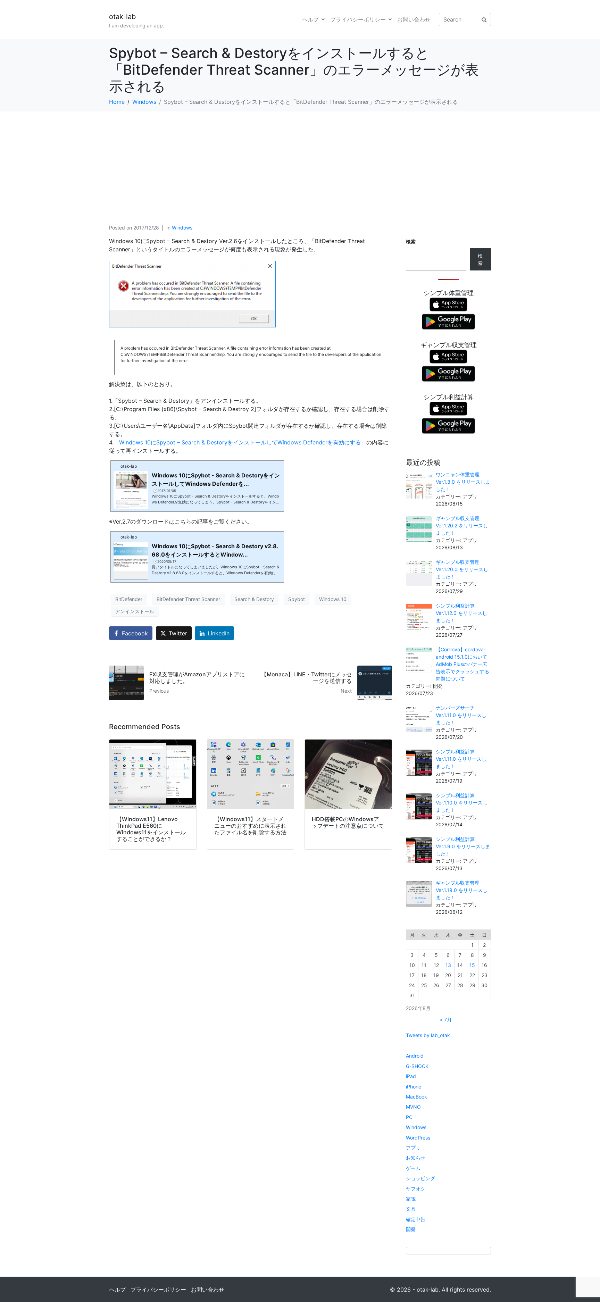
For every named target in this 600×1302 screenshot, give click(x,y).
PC (409, 1117)
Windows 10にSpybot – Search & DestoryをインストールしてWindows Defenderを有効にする (240, 442)
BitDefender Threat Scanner (188, 599)
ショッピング (420, 1178)
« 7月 (446, 1020)
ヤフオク (415, 1189)
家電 (411, 1199)
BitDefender (128, 599)
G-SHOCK (417, 1066)
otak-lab (122, 16)
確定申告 (415, 1219)
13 (448, 965)
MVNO (413, 1107)
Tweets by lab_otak (428, 1035)
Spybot (296, 599)
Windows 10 (333, 599)
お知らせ (415, 1158)
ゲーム (413, 1168)
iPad (411, 1076)
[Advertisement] (300, 163)
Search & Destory (254, 599)
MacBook (416, 1097)
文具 (411, 1209)
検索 (411, 241)
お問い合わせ (414, 19)
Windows (182, 228)
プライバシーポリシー (358, 19)
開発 (411, 1229)
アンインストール (134, 611)
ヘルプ (310, 19)
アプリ (413, 1148)
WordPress (418, 1138)
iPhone (413, 1087)
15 (472, 965)
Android (415, 1056)
